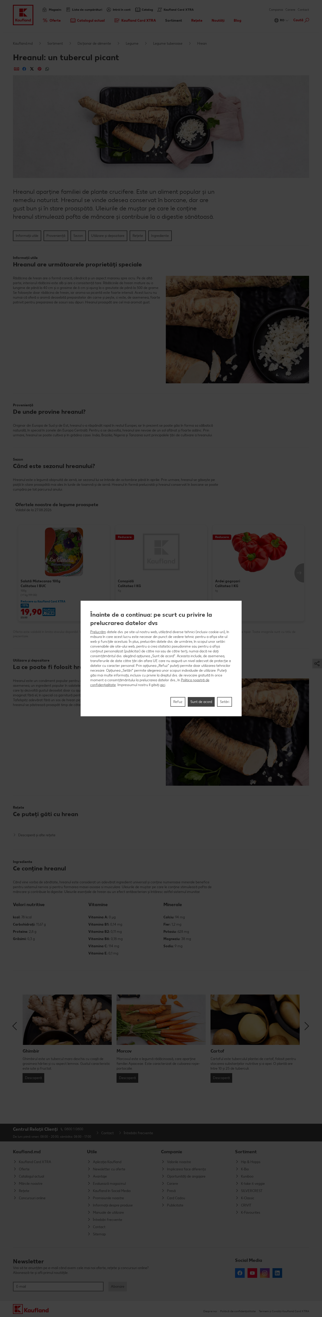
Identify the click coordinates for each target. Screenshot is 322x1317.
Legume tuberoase (167, 43)
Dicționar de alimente (94, 43)
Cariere (290, 10)
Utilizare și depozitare (107, 236)
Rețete (138, 236)
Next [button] (299, 573)
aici (162, 685)
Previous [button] (15, 1026)
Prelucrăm (98, 632)
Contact (303, 10)
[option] (64, 573)
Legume (132, 43)
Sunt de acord (201, 702)
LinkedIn (277, 1273)
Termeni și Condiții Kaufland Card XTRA (284, 1311)
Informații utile (27, 236)
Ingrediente (160, 236)
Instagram (265, 1273)
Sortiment (55, 43)
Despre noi (210, 1311)
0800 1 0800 (73, 1129)
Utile (92, 1151)
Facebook (240, 1273)
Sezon (78, 236)
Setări (224, 702)
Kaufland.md (23, 43)
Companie (171, 1151)
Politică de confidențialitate (238, 1311)
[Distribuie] (16, 68)
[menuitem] (51, 20)
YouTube (252, 1273)
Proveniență (55, 236)
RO (282, 20)
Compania (276, 10)
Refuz (177, 702)
